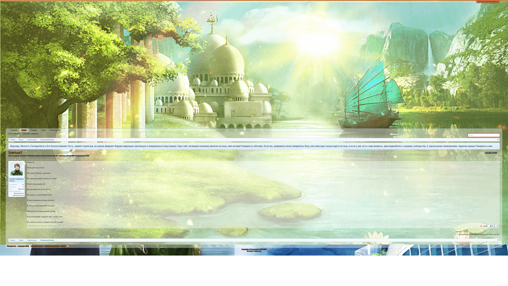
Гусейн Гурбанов (59, 156)
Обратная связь (37, 246)
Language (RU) (23, 246)
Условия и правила (52, 246)
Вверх (63, 246)
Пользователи (55, 130)
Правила (34, 130)
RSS (68, 246)
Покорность (11, 246)
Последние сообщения (30, 133)
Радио (43, 130)
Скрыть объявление (497, 146)
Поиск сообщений (14, 133)
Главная (14, 130)
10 (23, 184)
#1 (499, 226)
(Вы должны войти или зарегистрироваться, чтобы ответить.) (479, 234)
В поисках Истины (27, 156)
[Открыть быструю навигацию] (498, 139)
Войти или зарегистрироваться (488, 1)
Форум (24, 130)
